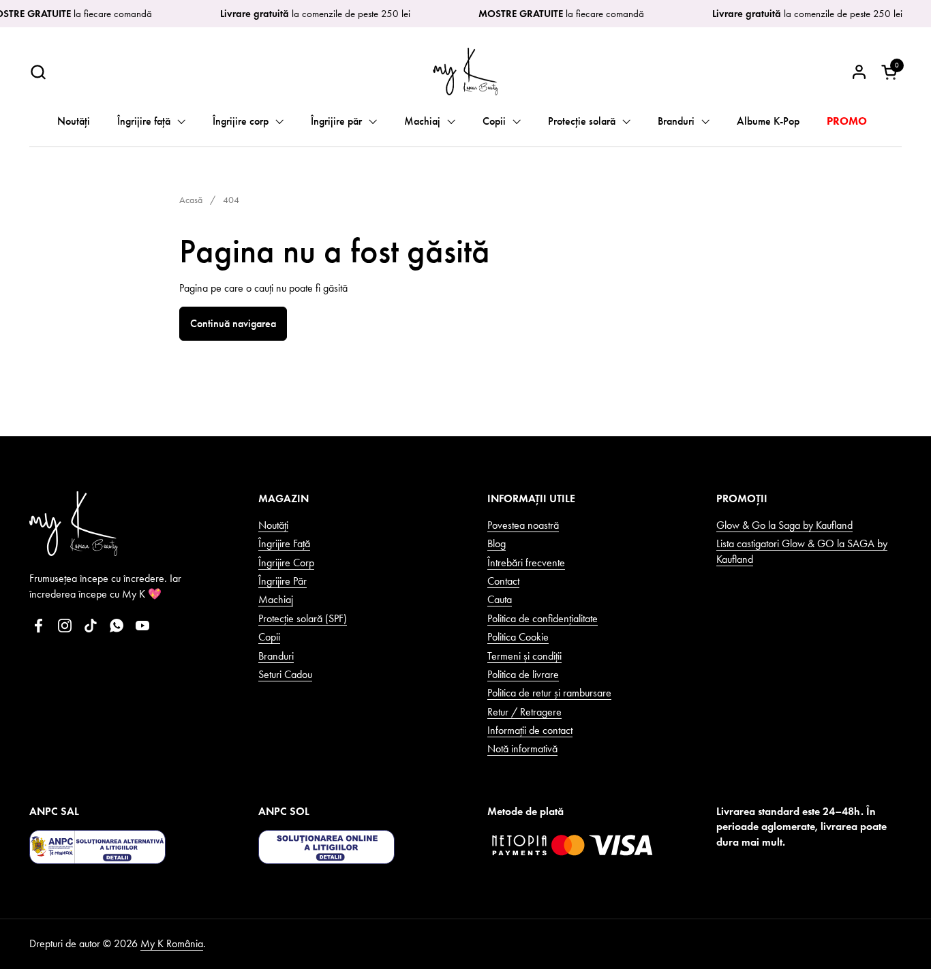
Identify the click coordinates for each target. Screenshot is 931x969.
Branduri (276, 655)
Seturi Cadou (285, 674)
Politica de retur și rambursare (549, 692)
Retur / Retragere (524, 711)
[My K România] (465, 71)
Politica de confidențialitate (542, 618)
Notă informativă (522, 748)
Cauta (499, 599)
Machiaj (275, 599)
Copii (269, 636)
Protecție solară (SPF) (302, 618)
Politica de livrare (523, 674)
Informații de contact (530, 730)
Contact (503, 580)
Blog (496, 543)
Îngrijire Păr (282, 580)
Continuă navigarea (233, 323)
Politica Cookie (518, 636)
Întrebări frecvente (526, 562)
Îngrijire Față (284, 543)
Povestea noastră (523, 525)
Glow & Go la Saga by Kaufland (784, 525)
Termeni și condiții (524, 655)
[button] (37, 71)
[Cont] (859, 71)
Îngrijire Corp (286, 562)
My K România (171, 943)
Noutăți (273, 525)
